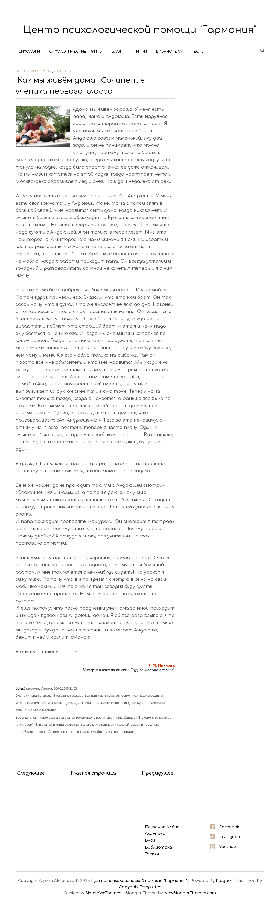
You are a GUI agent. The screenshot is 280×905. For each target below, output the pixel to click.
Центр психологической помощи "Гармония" (140, 29)
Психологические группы (74, 51)
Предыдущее (157, 773)
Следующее (31, 773)
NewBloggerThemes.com (190, 893)
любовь (62, 71)
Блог (117, 51)
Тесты (197, 51)
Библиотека (169, 51)
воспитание (28, 71)
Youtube (227, 847)
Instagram (229, 837)
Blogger (224, 880)
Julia (19, 688)
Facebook (229, 827)
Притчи (139, 51)
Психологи (28, 51)
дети (47, 71)
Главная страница (93, 773)
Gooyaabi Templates (140, 887)
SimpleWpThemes (103, 893)
